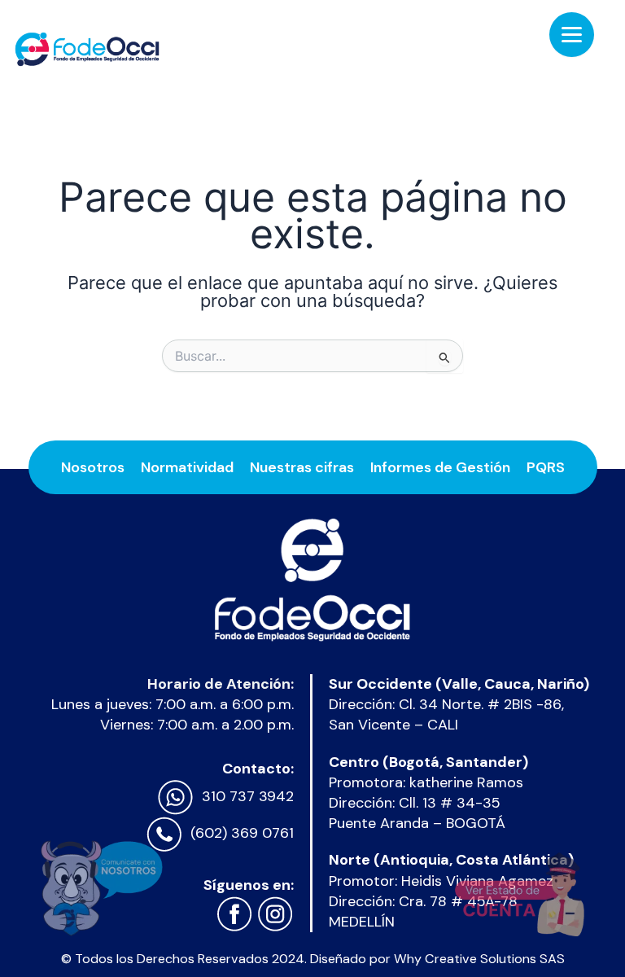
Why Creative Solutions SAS (479, 958)
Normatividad (187, 467)
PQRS (546, 467)
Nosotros (93, 467)
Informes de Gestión (440, 467)
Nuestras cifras (302, 467)
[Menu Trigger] (571, 34)
